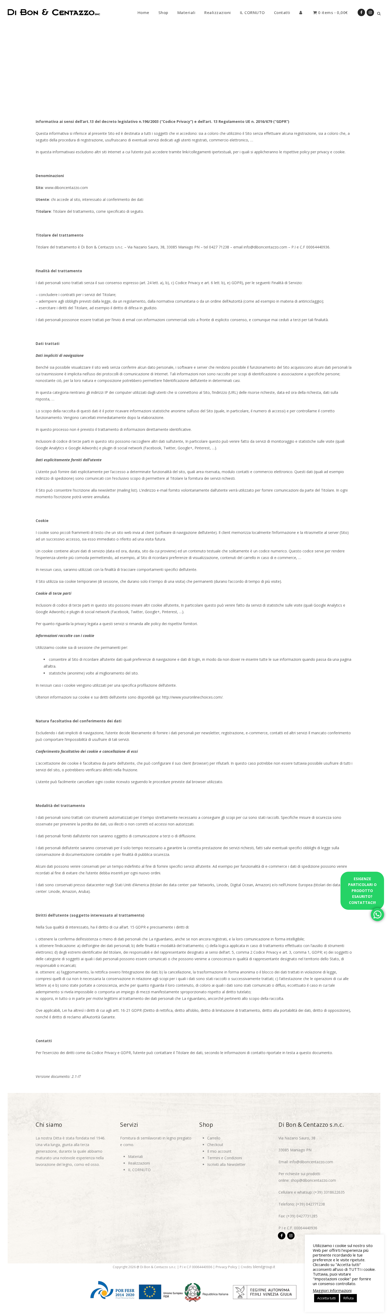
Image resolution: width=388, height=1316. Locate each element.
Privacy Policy (226, 1266)
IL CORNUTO (139, 1169)
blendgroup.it (264, 1266)
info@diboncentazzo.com (311, 1161)
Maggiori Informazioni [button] (332, 1290)
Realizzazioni (139, 1163)
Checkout (215, 1144)
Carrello (213, 1137)
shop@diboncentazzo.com (313, 1180)
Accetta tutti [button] (326, 1298)
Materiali (135, 1156)
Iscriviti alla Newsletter (226, 1164)
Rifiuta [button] (348, 1298)
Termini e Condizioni (224, 1157)
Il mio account (219, 1151)
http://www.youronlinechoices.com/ (192, 697)
